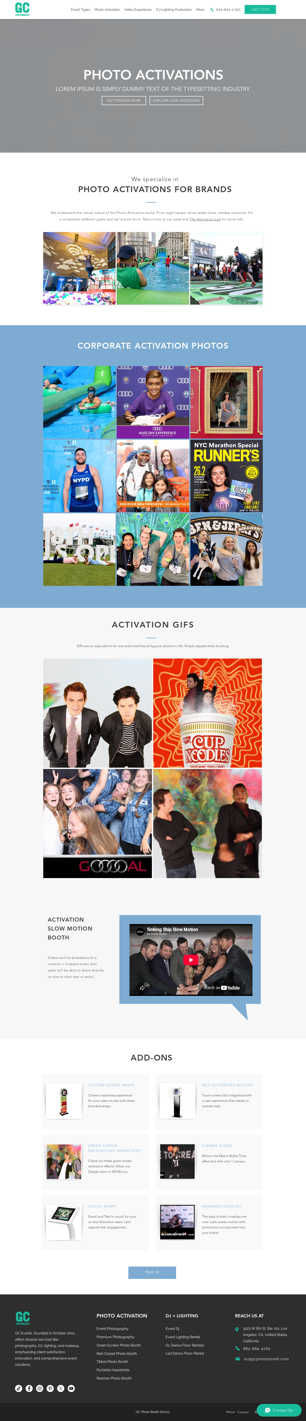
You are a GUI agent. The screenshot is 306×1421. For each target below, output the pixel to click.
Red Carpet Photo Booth (117, 1353)
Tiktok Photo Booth (112, 1362)
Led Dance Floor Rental (185, 1353)
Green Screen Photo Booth (119, 1345)
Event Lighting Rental (183, 1337)
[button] (80, 9)
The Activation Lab (205, 219)
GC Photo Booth (147, 1412)
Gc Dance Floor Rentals (185, 1345)
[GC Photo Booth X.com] (60, 1388)
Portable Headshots (113, 1370)
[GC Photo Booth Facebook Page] (29, 1388)
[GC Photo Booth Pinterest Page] (50, 1388)
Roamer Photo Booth (114, 1378)
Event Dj (172, 1329)
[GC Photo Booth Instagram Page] (39, 1388)
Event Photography (113, 1329)
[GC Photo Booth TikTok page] (18, 1388)
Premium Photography (115, 1337)
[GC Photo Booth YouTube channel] (71, 1388)
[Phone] (212, 9)
